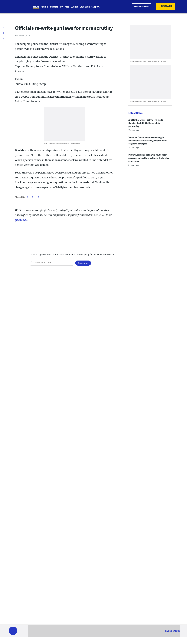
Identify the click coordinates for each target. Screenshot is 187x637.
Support (95, 6)
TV (61, 6)
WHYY (17, 7)
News (36, 6)
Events (74, 6)
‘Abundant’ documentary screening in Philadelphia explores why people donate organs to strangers (147, 140)
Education (85, 6)
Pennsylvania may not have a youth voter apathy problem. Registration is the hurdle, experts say (148, 158)
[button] (13, 631)
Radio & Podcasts (49, 6)
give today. (21, 220)
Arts (67, 6)
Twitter (32, 196)
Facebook (27, 196)
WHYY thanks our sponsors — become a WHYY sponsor (62, 143)
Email (38, 196)
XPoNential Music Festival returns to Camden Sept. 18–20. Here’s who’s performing (145, 123)
